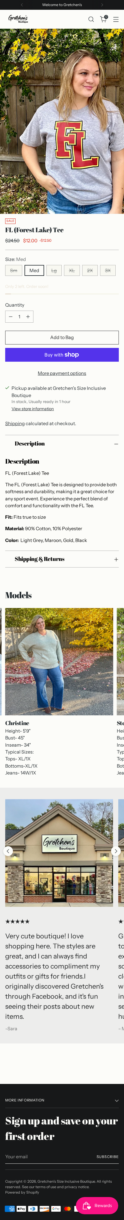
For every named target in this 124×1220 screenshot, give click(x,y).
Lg (54, 270)
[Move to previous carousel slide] (8, 851)
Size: (15, 259)
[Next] (102, 5)
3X (108, 270)
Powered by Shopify (22, 1192)
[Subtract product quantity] (10, 316)
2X (90, 270)
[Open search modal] (91, 19)
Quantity (14, 305)
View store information (33, 408)
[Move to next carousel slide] (116, 851)
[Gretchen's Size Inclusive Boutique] (18, 19)
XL (72, 270)
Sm (13, 270)
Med (34, 270)
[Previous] (22, 5)
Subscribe (108, 1157)
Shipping (15, 423)
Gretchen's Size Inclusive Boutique (66, 1181)
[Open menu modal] (116, 19)
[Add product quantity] (28, 316)
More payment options (62, 373)
